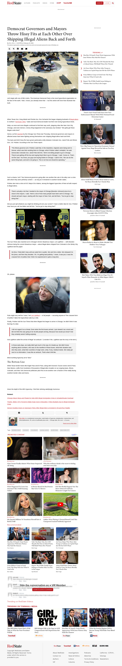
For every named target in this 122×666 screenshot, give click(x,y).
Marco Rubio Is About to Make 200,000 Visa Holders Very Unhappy (97, 243)
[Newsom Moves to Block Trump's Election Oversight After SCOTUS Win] (97, 199)
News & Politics (74, 656)
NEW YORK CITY (64, 430)
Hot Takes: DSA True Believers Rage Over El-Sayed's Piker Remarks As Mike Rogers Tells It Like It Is (97, 277)
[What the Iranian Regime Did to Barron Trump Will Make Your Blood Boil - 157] (102, 617)
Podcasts (36, 3)
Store (52, 3)
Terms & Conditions (91, 659)
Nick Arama (10, 548)
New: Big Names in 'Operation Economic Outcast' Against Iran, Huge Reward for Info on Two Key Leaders (97, 148)
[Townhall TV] (67, 3)
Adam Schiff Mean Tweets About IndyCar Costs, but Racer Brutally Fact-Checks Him (66, 567)
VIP (54, 662)
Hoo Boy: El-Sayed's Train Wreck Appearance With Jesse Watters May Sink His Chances (17, 544)
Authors (27, 3)
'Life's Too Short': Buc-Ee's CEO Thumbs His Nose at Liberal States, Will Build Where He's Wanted (42, 544)
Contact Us (57, 656)
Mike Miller (12, 43)
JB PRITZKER (54, 430)
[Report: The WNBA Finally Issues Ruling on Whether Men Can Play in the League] (43, 557)
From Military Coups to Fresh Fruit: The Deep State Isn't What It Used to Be (18, 567)
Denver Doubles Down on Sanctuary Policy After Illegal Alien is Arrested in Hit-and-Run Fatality (38, 408)
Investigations (74, 653)
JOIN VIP (99, 3)
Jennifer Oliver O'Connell (97, 215)
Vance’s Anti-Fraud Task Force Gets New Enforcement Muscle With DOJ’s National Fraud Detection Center (97, 114)
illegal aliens (74, 119)
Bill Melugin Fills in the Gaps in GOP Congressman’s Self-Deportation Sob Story (47, 630)
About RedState (58, 653)
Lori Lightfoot (35, 315)
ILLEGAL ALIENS (44, 430)
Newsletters (104, 659)
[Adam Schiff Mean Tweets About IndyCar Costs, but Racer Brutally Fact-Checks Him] (67, 557)
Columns (72, 662)
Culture (71, 659)
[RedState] (14, 3)
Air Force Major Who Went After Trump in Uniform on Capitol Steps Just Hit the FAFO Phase (67, 544)
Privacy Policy (89, 662)
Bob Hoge (34, 548)
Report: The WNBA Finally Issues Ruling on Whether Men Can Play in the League (42, 567)
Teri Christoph (59, 548)
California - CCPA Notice (107, 653)
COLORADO (34, 430)
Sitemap (103, 656)
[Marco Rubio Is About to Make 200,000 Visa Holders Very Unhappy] (97, 230)
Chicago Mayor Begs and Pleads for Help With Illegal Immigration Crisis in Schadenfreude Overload (40, 398)
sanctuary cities (20, 122)
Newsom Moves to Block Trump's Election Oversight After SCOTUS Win (97, 212)
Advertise (87, 656)
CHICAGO (25, 430)
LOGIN (107, 3)
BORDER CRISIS (16, 430)
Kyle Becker (35, 571)
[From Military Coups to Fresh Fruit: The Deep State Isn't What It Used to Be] (18, 557)
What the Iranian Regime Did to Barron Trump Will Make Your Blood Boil (102, 630)
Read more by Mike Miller (70, 423)
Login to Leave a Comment (42, 589)
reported (20, 134)
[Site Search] (113, 3)
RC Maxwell (97, 119)
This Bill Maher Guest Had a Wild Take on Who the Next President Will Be (18, 630)
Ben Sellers (10, 571)
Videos (44, 3)
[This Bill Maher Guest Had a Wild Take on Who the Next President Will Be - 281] (20, 617)
